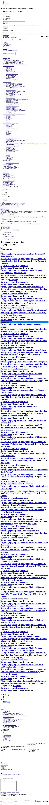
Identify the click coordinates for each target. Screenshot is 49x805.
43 (12, 182)
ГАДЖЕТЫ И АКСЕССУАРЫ (9, 725)
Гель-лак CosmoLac (5, 210)
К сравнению (16, 146)
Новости (2, 202)
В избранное (8, 147)
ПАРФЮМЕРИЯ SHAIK (8, 717)
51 (15, 179)
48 (13, 181)
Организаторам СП (7, 45)
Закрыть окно (6, 35)
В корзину (20, 144)
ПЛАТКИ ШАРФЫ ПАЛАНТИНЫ (11, 726)
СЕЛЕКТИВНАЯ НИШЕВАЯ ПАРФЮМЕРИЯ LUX (15, 715)
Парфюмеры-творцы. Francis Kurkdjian (9, 214)
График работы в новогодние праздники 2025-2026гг (12, 204)
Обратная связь (4, 762)
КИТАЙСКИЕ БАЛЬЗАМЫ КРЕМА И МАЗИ (13, 714)
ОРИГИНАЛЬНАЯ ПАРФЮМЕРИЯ (11, 713)
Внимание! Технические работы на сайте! (10, 206)
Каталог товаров (4, 55)
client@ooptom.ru (44, 36)
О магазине (5, 43)
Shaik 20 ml (5, 174)
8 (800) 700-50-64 (4, 763)
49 (11, 178)
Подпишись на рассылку (6, 219)
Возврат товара (6, 46)
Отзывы (5, 47)
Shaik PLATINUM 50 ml (8, 177)
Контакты (5, 49)
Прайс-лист (5, 3)
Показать (5, 199)
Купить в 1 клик (9, 146)
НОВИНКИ (5, 712)
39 (17, 186)
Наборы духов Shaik (7, 183)
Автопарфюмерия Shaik (8, 184)
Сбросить (5, 200)
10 (12, 183)
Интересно (3, 208)
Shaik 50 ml (5, 176)
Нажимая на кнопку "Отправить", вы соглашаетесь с (23, 25)
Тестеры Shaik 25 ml (7, 175)
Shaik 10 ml (5, 185)
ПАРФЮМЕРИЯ (7, 718)
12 (8, 173)
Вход (4, 1)
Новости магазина (6, 226)
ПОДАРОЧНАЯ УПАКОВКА (9, 727)
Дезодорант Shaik (7, 178)
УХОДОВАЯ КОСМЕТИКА (9, 721)
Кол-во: (2, 771)
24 (8, 185)
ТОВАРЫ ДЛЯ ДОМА (8, 723)
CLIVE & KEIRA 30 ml (8, 181)
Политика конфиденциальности (10, 50)
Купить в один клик (14, 792)
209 (14, 177)
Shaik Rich (5, 173)
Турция (7, 196)
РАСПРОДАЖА (6, 711)
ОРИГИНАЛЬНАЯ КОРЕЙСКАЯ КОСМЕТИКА (14, 719)
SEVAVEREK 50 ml (7, 182)
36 (14, 184)
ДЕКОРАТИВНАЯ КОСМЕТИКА (10, 720)
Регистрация (6, 2)
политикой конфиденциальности (35, 25)
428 (9, 176)
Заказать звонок (6, 13)
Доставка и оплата (7, 44)
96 (12, 175)
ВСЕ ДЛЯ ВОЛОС (7, 722)
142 (9, 174)
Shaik (7, 192)
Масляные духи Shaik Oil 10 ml (10, 186)
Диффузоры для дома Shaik (9, 179)
